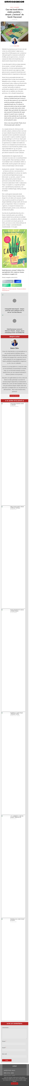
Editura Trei (5, 289)
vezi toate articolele (14, 395)
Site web (4, 1054)
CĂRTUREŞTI (16, 285)
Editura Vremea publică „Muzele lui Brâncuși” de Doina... (17, 507)
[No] (25, 1080)
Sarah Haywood (6, 290)
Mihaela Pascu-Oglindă (15, 715)
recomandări (16, 7)
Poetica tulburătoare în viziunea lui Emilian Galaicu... (17, 610)
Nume (4, 1041)
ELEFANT (6, 285)
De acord (14, 1083)
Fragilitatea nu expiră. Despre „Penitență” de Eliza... (16, 713)
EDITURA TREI (8, 281)
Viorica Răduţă (14, 612)
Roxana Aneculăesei (22, 289)
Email (4, 1047)
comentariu (5, 1027)
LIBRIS (18, 281)
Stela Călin (16, 46)
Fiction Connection (13, 289)
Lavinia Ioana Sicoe (14, 406)
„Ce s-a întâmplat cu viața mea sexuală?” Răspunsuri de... (16, 816)
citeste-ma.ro (13, 509)
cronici (11, 7)
